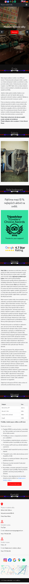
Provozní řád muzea (15, 484)
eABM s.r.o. (18, 580)
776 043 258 (7, 534)
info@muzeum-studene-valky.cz (13, 548)
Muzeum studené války (6, 5)
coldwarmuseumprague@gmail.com (14, 530)
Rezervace (14, 32)
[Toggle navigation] (26, 4)
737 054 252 (7, 551)
